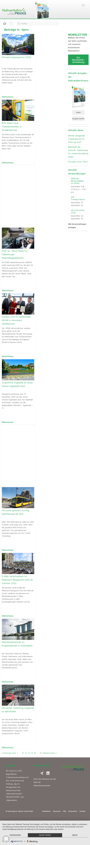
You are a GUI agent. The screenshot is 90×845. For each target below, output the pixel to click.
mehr (74, 835)
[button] (11, 23)
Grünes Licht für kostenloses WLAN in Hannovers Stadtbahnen (16, 320)
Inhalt (78, 112)
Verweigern (15, 835)
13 (26, 753)
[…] (19, 800)
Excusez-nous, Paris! (78, 161)
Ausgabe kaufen (78, 119)
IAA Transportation (78, 198)
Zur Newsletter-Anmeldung (78, 59)
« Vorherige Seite (8, 753)
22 (41, 753)
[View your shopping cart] (83, 5)
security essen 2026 (78, 211)
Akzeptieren (45, 835)
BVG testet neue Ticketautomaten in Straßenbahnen (12, 126)
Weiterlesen (7, 97)
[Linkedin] (48, 773)
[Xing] (42, 773)
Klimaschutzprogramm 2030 (16, 57)
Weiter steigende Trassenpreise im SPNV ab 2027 (76, 138)
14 (29, 753)
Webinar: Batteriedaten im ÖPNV (77, 180)
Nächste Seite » (50, 753)
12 (23, 753)
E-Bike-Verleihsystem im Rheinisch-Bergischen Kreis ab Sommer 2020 (17, 580)
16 (35, 753)
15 (32, 753)
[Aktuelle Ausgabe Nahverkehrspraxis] (78, 96)
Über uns (11, 765)
